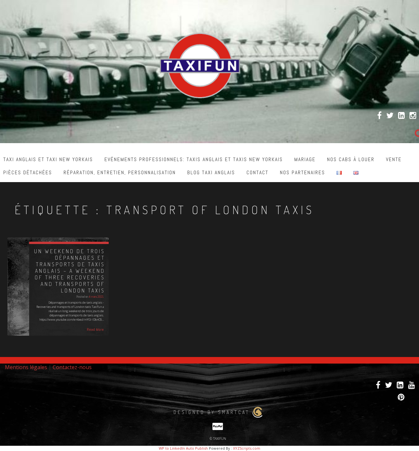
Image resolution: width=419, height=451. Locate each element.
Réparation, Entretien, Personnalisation (120, 172)
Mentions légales (26, 367)
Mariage (305, 159)
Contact (257, 172)
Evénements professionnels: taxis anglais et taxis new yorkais (193, 159)
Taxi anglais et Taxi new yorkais (48, 159)
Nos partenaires (302, 172)
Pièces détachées (27, 172)
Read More (95, 329)
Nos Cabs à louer (350, 159)
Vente (394, 159)
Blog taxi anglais (211, 172)
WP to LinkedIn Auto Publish (183, 448)
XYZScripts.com (246, 448)
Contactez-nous (72, 367)
